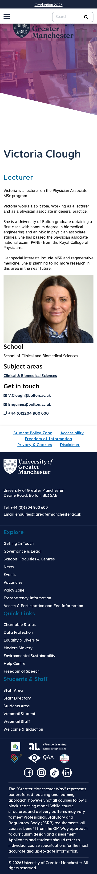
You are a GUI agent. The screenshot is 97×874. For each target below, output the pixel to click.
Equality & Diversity (21, 640)
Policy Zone (14, 590)
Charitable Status (20, 624)
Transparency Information (27, 598)
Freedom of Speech (22, 671)
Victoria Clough (42, 154)
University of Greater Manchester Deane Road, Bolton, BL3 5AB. (34, 493)
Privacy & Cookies (34, 444)
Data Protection (18, 632)
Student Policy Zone (32, 433)
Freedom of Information (48, 438)
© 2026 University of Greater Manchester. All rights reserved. (48, 865)
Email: (42, 514)
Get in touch (21, 387)
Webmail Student (19, 713)
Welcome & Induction (23, 729)
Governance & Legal (22, 551)
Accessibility (72, 433)
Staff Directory (17, 698)
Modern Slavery (18, 648)
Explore (14, 532)
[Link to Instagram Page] (42, 774)
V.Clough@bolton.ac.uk (29, 396)
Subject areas (23, 367)
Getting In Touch (19, 543)
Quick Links (19, 613)
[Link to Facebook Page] (30, 774)
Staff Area (13, 690)
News (9, 566)
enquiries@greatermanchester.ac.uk (48, 514)
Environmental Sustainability (29, 655)
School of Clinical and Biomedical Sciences (41, 356)
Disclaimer (70, 444)
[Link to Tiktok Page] (56, 774)
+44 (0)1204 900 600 (28, 414)
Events (10, 574)
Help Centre (14, 663)
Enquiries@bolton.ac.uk (29, 405)
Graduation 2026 (49, 4)
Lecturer (18, 178)
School (13, 347)
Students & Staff (26, 679)
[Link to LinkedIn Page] (68, 774)
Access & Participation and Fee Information (43, 605)
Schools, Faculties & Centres (29, 559)
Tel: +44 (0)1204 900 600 (26, 507)
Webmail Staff (17, 721)
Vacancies (13, 582)
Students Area (17, 706)
